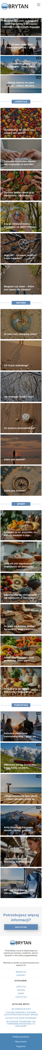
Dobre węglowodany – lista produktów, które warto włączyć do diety (19, 659)
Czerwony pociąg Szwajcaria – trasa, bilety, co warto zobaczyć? (21, 65)
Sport (21, 504)
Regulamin (21, 1046)
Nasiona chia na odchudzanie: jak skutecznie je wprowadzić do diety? (20, 596)
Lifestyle (21, 101)
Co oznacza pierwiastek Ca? (19, 428)
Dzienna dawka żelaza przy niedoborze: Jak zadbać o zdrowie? (19, 194)
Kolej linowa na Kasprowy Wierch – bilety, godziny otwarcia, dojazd (18, 829)
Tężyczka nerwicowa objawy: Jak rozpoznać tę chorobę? (20, 163)
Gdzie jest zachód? (14, 459)
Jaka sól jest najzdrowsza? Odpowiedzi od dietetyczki (19, 565)
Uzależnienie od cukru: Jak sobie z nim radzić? (19, 131)
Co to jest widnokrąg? (16, 365)
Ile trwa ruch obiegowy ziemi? (20, 334)
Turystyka (21, 705)
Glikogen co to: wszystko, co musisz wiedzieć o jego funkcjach (20, 534)
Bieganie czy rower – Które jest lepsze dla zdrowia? (19, 288)
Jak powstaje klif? (21, 1009)
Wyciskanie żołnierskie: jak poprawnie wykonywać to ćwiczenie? (21, 1024)
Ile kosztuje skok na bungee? (21, 1018)
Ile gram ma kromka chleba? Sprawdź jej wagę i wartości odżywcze (20, 628)
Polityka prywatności (21, 1037)
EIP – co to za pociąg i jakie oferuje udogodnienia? (19, 891)
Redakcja (21, 972)
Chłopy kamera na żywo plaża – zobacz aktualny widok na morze (21, 84)
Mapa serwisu (21, 1042)
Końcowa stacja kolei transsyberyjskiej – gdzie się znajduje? (21, 46)
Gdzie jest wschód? (15, 490)
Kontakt (21, 975)
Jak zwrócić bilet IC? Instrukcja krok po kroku (17, 860)
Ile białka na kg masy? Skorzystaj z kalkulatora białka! (17, 690)
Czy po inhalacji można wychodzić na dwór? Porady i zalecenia (20, 225)
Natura (21, 303)
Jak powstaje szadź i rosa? (19, 396)
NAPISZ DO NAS (21, 927)
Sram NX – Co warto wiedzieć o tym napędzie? (20, 257)
